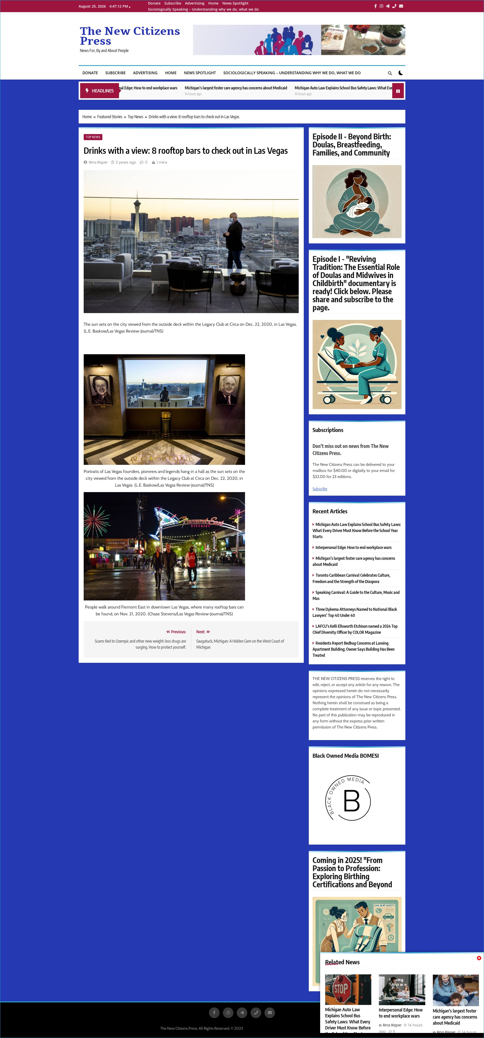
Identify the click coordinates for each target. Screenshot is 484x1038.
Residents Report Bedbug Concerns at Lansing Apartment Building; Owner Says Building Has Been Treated (354, 649)
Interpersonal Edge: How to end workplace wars (401, 1013)
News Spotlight (235, 3)
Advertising (194, 3)
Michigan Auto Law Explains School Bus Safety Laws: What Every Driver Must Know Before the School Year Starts (335, 87)
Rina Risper (98, 162)
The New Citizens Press (130, 36)
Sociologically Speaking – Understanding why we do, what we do (203, 9)
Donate (154, 3)
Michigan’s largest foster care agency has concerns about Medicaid (189, 87)
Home (213, 3)
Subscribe (172, 3)
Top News (93, 137)
